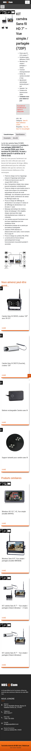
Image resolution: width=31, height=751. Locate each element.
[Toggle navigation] (27, 2)
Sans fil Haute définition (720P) (21, 123)
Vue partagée (26, 129)
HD (27, 127)
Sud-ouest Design (15, 747)
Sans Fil (18, 129)
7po (24, 127)
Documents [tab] (7, 138)
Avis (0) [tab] (15, 138)
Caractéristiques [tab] (9, 134)
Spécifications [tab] (20, 134)
